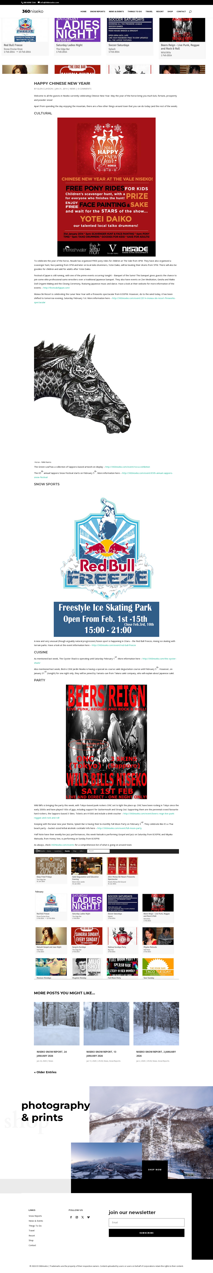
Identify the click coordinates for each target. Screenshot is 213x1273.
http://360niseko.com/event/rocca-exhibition (127, 466)
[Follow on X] (82, 1217)
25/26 (100, 1061)
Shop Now (155, 1169)
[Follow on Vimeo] (88, 1217)
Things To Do (135, 11)
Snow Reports (97, 11)
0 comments (84, 88)
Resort (160, 11)
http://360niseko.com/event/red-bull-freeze (114, 645)
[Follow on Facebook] (71, 1217)
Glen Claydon (45, 88)
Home (83, 11)
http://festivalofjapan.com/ (56, 287)
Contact (181, 11)
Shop (170, 11)
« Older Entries (45, 1072)
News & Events (116, 11)
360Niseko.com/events (62, 844)
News (72, 88)
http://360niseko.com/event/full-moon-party (119, 828)
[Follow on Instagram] (76, 1217)
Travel (149, 11)
